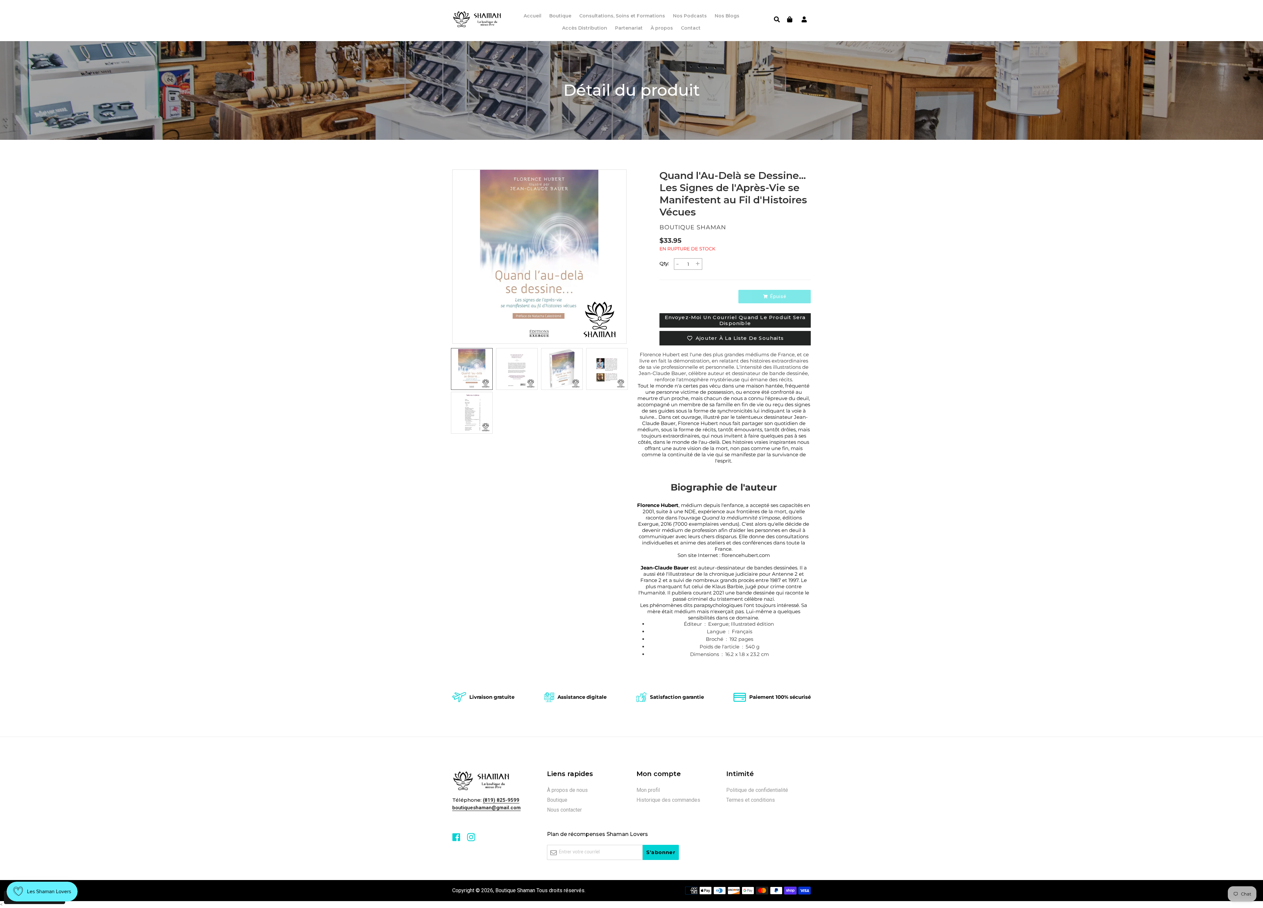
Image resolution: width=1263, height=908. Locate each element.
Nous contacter (564, 810)
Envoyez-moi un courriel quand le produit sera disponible (735, 320)
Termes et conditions (750, 800)
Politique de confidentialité (757, 790)
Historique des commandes (668, 800)
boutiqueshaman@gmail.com (486, 808)
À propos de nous (567, 790)
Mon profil (648, 790)
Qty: (664, 263)
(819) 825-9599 (501, 800)
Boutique (557, 800)
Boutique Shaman (515, 890)
